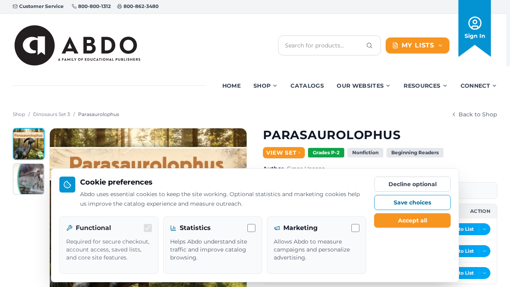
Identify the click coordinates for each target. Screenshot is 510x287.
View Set (281, 152)
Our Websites (360, 85)
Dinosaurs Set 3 (51, 114)
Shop (262, 85)
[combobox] (323, 45)
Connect (475, 85)
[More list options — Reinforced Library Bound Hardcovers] (484, 229)
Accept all (412, 220)
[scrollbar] (508, 33)
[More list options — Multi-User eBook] (484, 251)
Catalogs (307, 85)
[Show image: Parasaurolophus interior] (29, 179)
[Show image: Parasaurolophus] (29, 144)
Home (231, 85)
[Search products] (369, 45)
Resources (422, 85)
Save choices (412, 202)
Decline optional (412, 184)
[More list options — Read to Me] (484, 273)
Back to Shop (478, 114)
